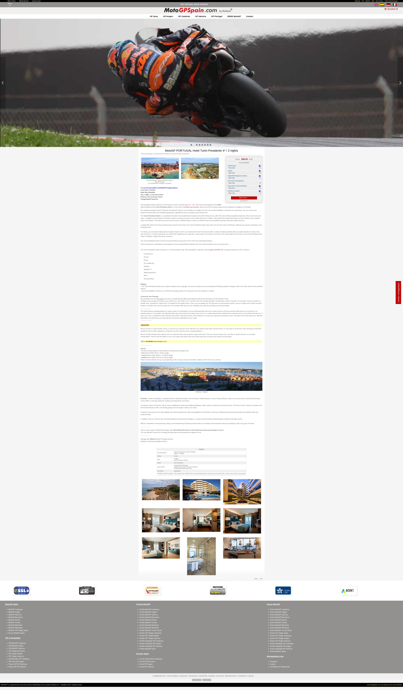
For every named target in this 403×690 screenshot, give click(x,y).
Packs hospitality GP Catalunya (282, 643)
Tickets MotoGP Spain (147, 649)
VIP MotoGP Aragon (15, 646)
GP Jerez (154, 16)
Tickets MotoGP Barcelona (149, 617)
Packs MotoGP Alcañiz (278, 620)
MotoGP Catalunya (15, 609)
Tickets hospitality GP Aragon (150, 643)
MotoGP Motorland (15, 628)
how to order (220, 676)
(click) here (177, 471)
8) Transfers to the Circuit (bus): (237, 186)
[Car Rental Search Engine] (143, 341)
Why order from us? (231, 676)
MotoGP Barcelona (15, 617)
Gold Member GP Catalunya (18, 659)
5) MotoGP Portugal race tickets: (237, 176)
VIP (363, 1)
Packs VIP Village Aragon (279, 638)
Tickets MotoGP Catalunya (149, 609)
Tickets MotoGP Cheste (148, 622)
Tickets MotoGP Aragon (148, 612)
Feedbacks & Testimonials (280, 667)
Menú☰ (10, 4)
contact (249, 16)
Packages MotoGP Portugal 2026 (162, 153)
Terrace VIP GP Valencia (17, 664)
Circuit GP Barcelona (147, 661)
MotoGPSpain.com (38, 685)
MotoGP (367, 1)
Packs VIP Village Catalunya (281, 636)
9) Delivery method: (234, 191)
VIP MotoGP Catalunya (17, 643)
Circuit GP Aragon (146, 664)
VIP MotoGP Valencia (16, 648)
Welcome (357, 1)
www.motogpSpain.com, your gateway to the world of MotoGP (384, 685)
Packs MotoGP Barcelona (279, 617)
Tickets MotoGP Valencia (148, 615)
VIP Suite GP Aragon (16, 661)
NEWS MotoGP (234, 16)
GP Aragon (168, 16)
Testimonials (242, 676)
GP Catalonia (184, 16)
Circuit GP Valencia (146, 667)
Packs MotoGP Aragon (278, 612)
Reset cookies (207, 680)
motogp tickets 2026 (159, 676)
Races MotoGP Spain (16, 633)
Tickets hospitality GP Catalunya (151, 641)
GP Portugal (216, 16)
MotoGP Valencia (14, 615)
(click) (160, 341)
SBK (373, 1)
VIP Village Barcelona (16, 651)
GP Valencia (200, 16)
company (212, 676)
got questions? (244, 200)
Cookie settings (196, 680)
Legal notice (183, 676)
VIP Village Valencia (16, 656)
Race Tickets (379, 1)
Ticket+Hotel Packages (391, 1)
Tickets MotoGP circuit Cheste (150, 630)
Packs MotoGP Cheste (278, 622)
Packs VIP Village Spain (279, 633)
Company (273, 661)
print (261, 578)
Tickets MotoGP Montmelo (149, 625)
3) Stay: (230, 171)
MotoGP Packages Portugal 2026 (180, 153)
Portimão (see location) (191, 207)
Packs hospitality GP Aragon (280, 646)
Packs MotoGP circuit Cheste (281, 630)
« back (256, 578)
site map (251, 676)
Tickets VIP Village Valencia (149, 638)
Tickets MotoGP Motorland (149, 628)
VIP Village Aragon (15, 654)
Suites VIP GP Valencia (17, 667)
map (166, 353)
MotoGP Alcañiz (14, 620)
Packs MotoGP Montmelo (279, 625)
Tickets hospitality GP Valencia (150, 646)
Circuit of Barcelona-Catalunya (150, 659)
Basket (391, 8)
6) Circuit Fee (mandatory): (236, 181)
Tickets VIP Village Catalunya (150, 633)
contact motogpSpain (398, 292)
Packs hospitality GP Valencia (281, 649)
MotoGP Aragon (14, 612)
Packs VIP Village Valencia (280, 641)
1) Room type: (232, 165)
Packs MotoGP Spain (278, 651)
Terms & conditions (172, 676)
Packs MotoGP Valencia (279, 615)
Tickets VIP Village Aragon (149, 636)
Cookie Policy (203, 676)
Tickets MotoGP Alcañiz (148, 620)
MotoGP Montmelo (15, 625)
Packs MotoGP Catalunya (279, 609)
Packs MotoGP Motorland (279, 628)
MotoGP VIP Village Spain (18, 630)
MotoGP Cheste (14, 622)
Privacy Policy (193, 676)
